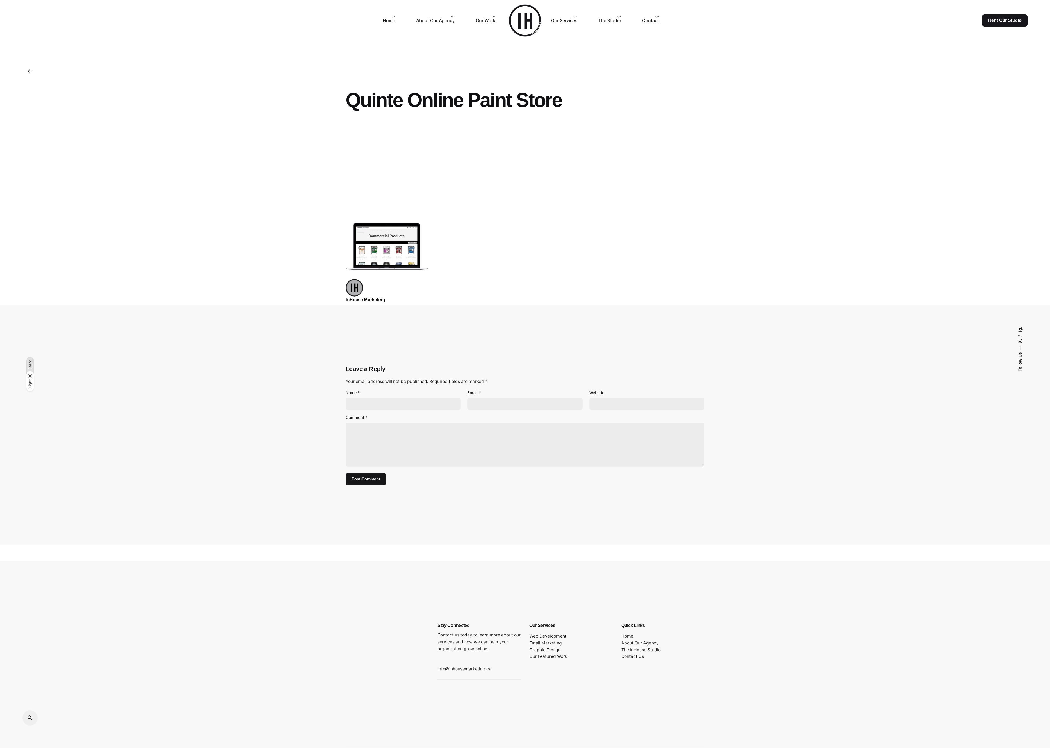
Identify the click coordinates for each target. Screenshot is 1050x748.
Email (474, 392)
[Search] (30, 718)
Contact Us (632, 656)
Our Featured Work (548, 656)
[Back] (30, 71)
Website (596, 392)
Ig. (1019, 329)
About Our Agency (640, 643)
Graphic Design (545, 649)
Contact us (448, 635)
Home (627, 636)
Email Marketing (545, 643)
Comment (357, 417)
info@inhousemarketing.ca (464, 668)
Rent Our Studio (1005, 20)
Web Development (548, 636)
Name (353, 392)
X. (1019, 340)
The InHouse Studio (641, 649)
